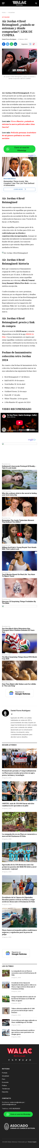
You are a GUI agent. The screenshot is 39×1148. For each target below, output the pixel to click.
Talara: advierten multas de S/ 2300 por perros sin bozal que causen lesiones (23, 1010)
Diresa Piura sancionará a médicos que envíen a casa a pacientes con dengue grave (22, 1032)
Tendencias (6, 1089)
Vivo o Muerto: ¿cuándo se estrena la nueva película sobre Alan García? (18, 124)
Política (4, 1085)
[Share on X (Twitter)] (7, 44)
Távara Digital (32, 1142)
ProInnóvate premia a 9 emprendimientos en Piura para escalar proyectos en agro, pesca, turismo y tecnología (19, 773)
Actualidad (6, 17)
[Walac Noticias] (19, 3)
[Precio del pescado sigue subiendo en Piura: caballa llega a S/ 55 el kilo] (6, 1022)
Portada (4, 1073)
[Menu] (3, 3)
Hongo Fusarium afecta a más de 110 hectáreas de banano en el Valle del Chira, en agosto (23, 999)
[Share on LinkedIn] (15, 44)
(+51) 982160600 (14, 1108)
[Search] (36, 3)
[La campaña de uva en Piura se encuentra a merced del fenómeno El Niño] (19, 822)
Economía (5, 1082)
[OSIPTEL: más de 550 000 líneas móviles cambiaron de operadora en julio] (19, 791)
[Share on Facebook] (3, 44)
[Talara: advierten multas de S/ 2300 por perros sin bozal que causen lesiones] (6, 1010)
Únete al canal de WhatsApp (21, 149)
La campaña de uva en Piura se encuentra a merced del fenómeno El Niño (19, 835)
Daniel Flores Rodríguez (9, 39)
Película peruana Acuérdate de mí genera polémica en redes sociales (19, 135)
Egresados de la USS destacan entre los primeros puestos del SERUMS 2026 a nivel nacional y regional (19, 867)
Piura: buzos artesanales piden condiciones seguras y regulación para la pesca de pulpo (19, 932)
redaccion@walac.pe (17, 1102)
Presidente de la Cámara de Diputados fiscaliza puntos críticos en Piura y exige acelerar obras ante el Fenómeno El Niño (18, 899)
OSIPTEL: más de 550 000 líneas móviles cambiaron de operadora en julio (18, 805)
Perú (3, 1079)
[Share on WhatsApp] (11, 44)
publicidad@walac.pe (9, 1104)
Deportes (5, 1092)
